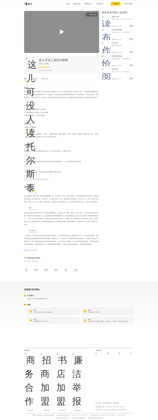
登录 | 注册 (128, 4)
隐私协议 (116, 403)
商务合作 (88, 4)
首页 (68, 4)
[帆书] (28, 3)
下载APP (115, 4)
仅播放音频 (92, 15)
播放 (131, 26)
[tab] (25, 79)
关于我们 (99, 4)
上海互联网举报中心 (80, 418)
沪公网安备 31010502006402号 (44, 415)
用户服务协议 (107, 403)
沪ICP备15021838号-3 (63, 415)
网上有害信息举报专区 (96, 418)
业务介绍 (76, 4)
